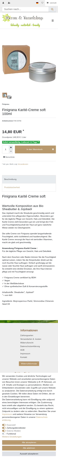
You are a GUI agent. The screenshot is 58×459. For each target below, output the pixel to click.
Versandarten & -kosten (30, 339)
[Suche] (52, 9)
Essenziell (11, 425)
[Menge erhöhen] (11, 147)
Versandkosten (22, 164)
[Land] (37, 3)
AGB (22, 350)
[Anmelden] (3, 3)
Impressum (25, 353)
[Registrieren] (9, 3)
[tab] (29, 179)
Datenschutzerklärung (30, 346)
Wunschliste (10, 157)
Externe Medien (14, 431)
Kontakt (23, 357)
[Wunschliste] (42, 3)
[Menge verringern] (11, 151)
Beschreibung (10, 179)
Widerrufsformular (29, 363)
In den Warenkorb (35, 149)
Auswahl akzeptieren (29, 454)
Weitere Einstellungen (12, 437)
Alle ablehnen (29, 448)
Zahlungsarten (26, 335)
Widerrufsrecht (26, 343)
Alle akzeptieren (29, 442)
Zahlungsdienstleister (16, 428)
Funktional (11, 434)
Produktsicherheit (12, 187)
